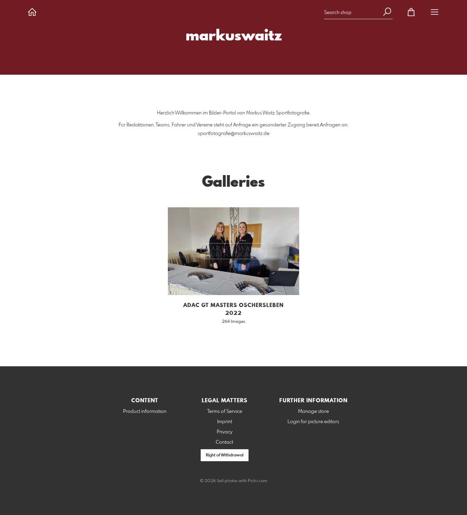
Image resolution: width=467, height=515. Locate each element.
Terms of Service (224, 411)
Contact (224, 442)
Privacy (224, 432)
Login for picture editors (313, 421)
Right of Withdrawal (224, 455)
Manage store (313, 411)
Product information (144, 411)
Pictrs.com (257, 481)
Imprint (224, 421)
